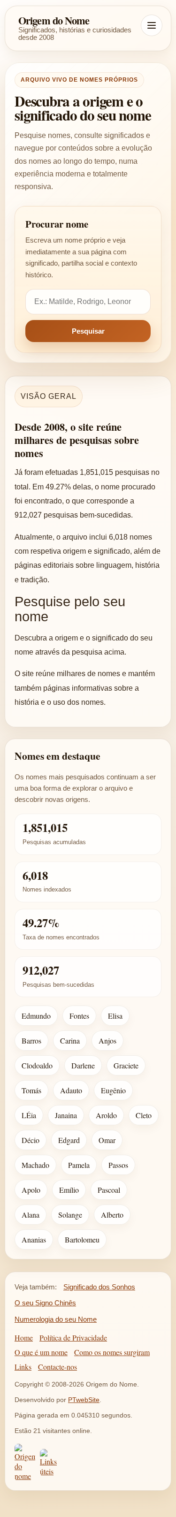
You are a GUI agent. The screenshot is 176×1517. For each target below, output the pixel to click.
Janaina (66, 1115)
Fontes (79, 1016)
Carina (70, 1040)
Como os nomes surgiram (112, 1352)
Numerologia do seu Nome (56, 1319)
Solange (70, 1215)
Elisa (115, 1016)
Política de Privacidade (73, 1337)
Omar (107, 1140)
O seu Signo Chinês (45, 1303)
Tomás (31, 1090)
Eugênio (113, 1090)
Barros (31, 1040)
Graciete (126, 1065)
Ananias (34, 1239)
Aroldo (106, 1115)
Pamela (79, 1165)
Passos (118, 1165)
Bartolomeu (82, 1239)
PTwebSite (83, 1399)
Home (24, 1337)
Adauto (71, 1090)
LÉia (29, 1115)
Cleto (144, 1115)
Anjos (107, 1040)
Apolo (31, 1190)
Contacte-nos (57, 1367)
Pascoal (109, 1190)
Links (23, 1367)
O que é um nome (41, 1352)
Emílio (69, 1190)
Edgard (69, 1140)
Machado (35, 1165)
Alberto (112, 1215)
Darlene (83, 1065)
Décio (30, 1140)
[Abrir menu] (151, 25)
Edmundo (36, 1016)
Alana (30, 1215)
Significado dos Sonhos (99, 1287)
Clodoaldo (37, 1065)
